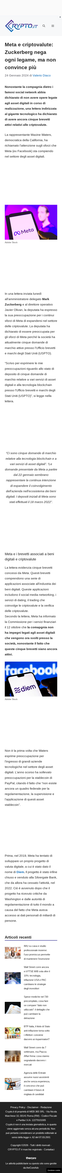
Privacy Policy (17, 1107)
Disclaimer (32, 1107)
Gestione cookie (54, 1170)
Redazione (46, 1107)
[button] (43, 26)
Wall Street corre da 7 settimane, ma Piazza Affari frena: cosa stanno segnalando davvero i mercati (36, 1056)
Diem (20, 872)
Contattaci (49, 1149)
